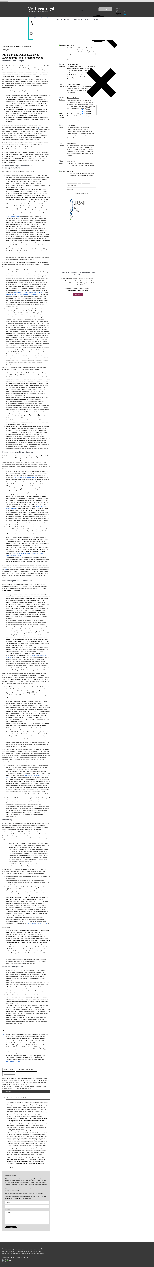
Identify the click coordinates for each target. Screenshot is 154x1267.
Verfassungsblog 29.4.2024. (13, 1061)
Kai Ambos (70, 45)
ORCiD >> (69, 59)
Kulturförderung (71, 185)
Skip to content (4, 1)
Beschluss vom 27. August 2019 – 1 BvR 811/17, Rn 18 (29, 292)
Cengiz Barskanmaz (73, 64)
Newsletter (5, 1257)
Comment (7, 1209)
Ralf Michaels (71, 143)
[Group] (45, 7)
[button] (38, 129)
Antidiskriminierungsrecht (74, 183)
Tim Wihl (70, 171)
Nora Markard (71, 125)
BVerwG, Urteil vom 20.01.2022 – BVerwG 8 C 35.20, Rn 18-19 (22, 294)
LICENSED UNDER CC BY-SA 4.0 (26, 1070)
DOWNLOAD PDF (8, 1070)
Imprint (25, 1257)
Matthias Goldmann (73, 98)
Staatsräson (28, 46)
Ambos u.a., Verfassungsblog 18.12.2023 (37, 923)
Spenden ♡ (78, 294)
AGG (6, 569)
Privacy (19, 1257)
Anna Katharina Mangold (75, 114)
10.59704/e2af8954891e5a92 (23, 1088)
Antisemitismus (86, 183)
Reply (11, 1167)
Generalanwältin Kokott (12, 216)
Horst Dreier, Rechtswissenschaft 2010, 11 (24, 477)
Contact (13, 1257)
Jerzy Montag (71, 161)
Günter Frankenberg (73, 84)
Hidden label (87, 107)
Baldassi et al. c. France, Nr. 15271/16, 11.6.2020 (27, 553)
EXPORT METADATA (9, 1074)
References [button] (6, 1031)
